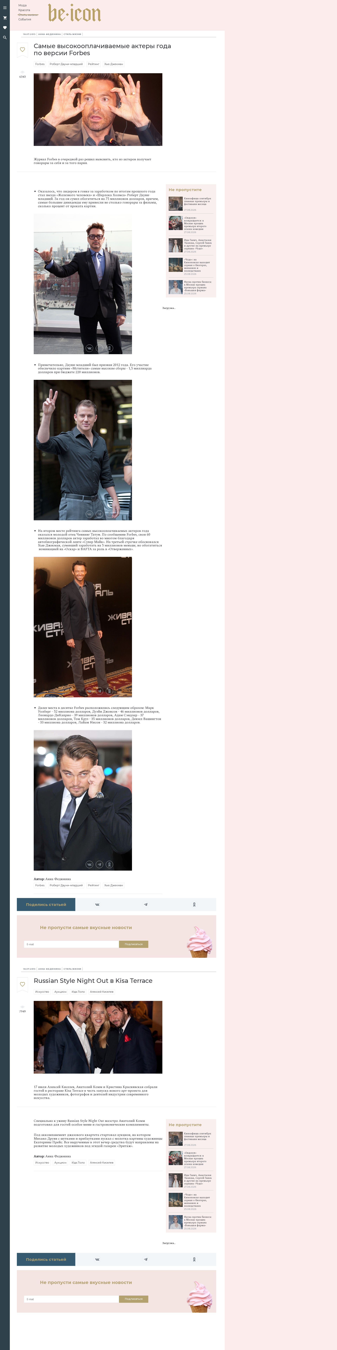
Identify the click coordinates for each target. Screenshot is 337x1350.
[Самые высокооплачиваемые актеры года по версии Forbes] (22, 50)
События (24, 19)
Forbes (39, 64)
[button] (4, 8)
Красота (24, 10)
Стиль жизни (28, 15)
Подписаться (134, 944)
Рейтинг (93, 64)
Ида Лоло (78, 991)
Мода (22, 5)
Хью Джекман (113, 64)
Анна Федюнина (49, 34)
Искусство (42, 991)
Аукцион (60, 991)
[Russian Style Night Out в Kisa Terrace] (22, 985)
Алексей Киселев (101, 991)
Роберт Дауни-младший (66, 64)
